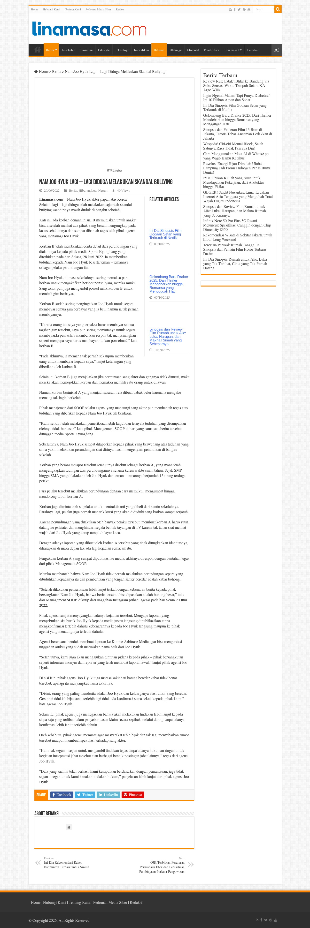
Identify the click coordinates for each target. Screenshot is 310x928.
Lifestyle (104, 50)
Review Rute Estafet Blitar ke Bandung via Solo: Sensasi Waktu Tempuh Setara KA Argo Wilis (236, 85)
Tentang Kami (73, 9)
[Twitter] (239, 9)
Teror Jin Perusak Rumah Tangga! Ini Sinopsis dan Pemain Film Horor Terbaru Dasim (234, 249)
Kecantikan (141, 50)
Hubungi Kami (51, 9)
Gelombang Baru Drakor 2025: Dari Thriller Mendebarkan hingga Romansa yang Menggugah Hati (168, 284)
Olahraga (176, 50)
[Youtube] (249, 9)
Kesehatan (68, 50)
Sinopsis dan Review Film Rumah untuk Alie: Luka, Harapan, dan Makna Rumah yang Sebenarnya (167, 336)
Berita (50, 50)
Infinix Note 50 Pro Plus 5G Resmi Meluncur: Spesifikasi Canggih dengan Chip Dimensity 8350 (237, 225)
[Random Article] (276, 50)
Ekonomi (87, 50)
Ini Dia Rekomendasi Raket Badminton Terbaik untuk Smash (66, 862)
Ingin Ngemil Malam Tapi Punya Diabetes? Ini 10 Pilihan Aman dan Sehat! (236, 97)
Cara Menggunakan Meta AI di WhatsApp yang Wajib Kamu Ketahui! (236, 155)
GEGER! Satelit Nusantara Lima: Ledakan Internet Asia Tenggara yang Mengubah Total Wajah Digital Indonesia (238, 196)
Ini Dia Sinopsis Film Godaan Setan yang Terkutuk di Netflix (165, 234)
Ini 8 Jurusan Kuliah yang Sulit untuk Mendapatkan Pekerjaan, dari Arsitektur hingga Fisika (233, 182)
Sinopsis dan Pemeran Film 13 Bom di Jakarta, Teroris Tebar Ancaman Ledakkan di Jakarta (237, 134)
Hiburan (159, 50)
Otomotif (193, 50)
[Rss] (230, 9)
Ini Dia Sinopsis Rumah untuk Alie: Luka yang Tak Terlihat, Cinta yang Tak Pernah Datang (235, 263)
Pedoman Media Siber (98, 9)
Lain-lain (253, 50)
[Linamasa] (89, 28)
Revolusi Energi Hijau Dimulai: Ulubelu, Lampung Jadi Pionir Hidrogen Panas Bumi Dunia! (236, 168)
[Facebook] (234, 9)
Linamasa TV (233, 50)
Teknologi (122, 50)
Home (34, 9)
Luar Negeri (99, 190)
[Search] (278, 9)
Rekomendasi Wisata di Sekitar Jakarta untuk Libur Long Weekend (237, 237)
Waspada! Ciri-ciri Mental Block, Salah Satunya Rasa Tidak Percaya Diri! (233, 146)
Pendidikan (211, 50)
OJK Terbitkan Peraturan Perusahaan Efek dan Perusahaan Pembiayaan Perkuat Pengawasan (162, 865)
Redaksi (120, 9)
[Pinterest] (244, 9)
